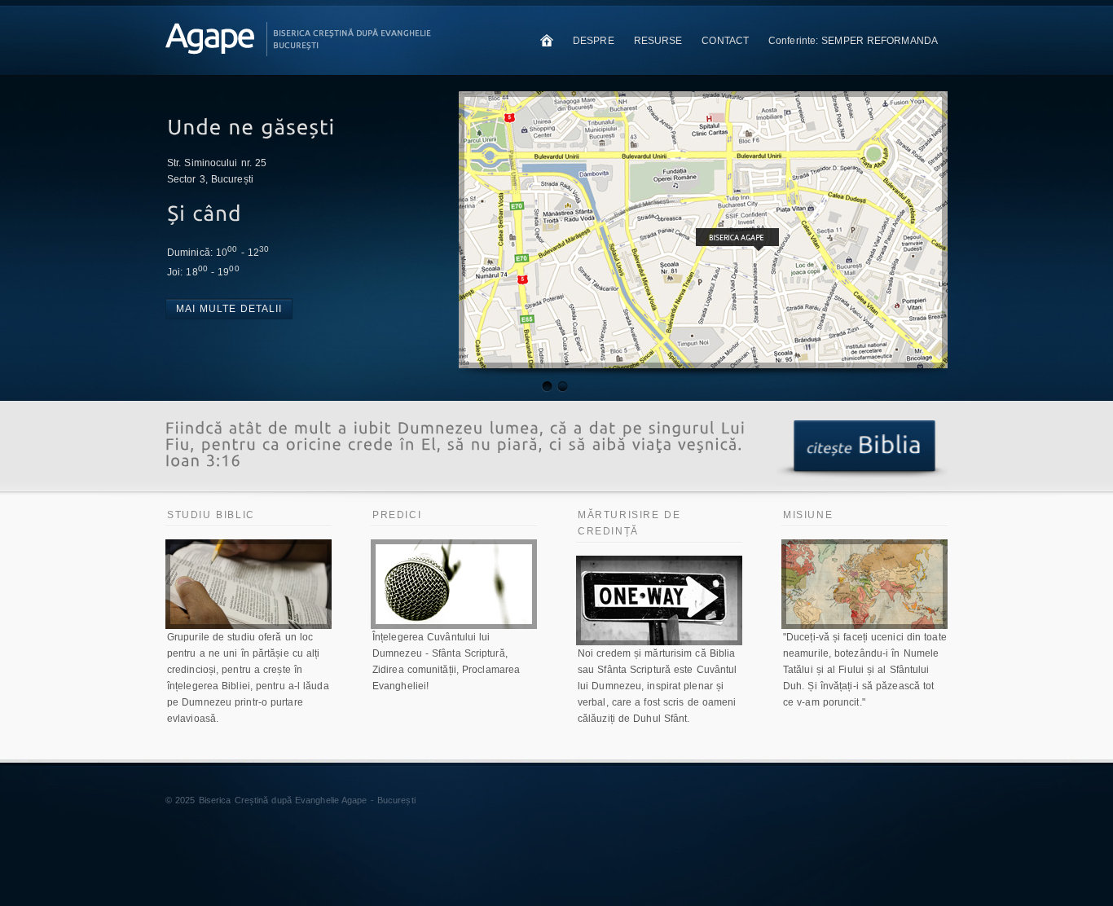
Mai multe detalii (229, 308)
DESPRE (593, 40)
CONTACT (725, 40)
